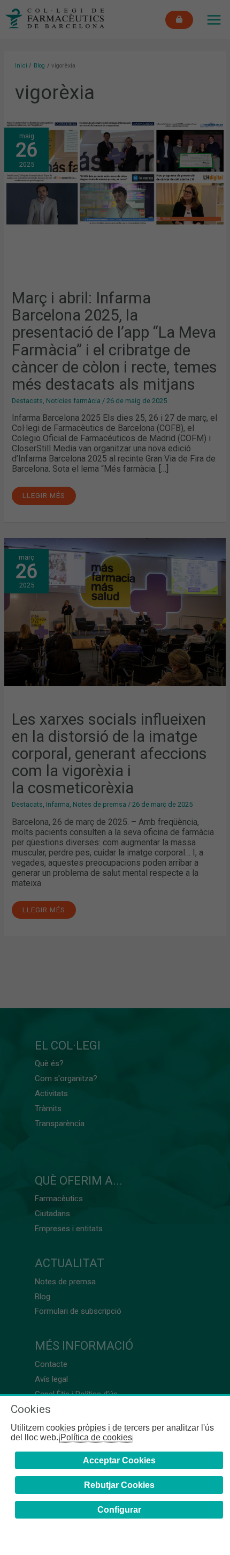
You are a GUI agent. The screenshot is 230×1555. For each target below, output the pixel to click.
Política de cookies (96, 1437)
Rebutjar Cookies (119, 1485)
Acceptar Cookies (119, 1460)
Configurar (119, 1509)
